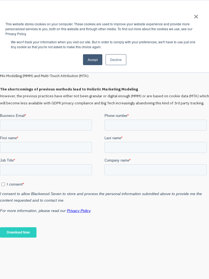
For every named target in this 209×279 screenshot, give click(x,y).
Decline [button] (116, 59)
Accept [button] (93, 59)
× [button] (196, 15)
